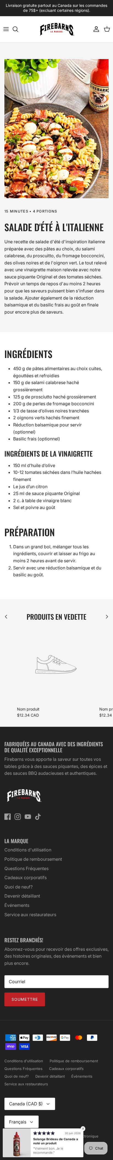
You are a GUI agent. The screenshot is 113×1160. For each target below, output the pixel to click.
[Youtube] (28, 817)
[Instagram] (18, 817)
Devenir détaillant (22, 896)
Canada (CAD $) (26, 1103)
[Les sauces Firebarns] (56, 29)
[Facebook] (7, 817)
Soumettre (25, 999)
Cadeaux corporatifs (25, 877)
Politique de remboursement (33, 859)
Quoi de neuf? (18, 887)
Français (17, 1122)
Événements (16, 905)
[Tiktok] (38, 817)
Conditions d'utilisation (27, 849)
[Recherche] (18, 29)
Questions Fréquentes (26, 868)
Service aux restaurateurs (30, 914)
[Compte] (95, 29)
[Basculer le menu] (6, 29)
